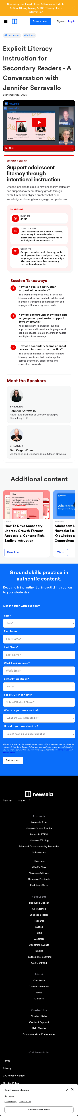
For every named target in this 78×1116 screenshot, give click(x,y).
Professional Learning (39, 957)
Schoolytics (39, 852)
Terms (6, 1061)
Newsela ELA (39, 822)
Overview (39, 861)
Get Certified (39, 963)
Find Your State (39, 885)
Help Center (39, 1028)
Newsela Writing (39, 840)
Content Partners (39, 986)
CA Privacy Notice (14, 1075)
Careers (39, 998)
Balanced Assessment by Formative (39, 846)
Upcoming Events (39, 945)
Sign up (61, 21)
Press (39, 992)
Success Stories (39, 915)
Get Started (39, 909)
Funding (39, 951)
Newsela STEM (39, 834)
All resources (12, 35)
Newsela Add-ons (39, 873)
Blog (39, 933)
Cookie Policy (11, 1083)
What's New (39, 867)
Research (39, 921)
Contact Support (39, 1022)
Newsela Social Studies (39, 828)
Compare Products (39, 879)
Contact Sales (39, 1016)
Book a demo (40, 21)
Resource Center (39, 903)
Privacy (7, 1068)
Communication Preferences (39, 1034)
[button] (39, 718)
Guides (39, 927)
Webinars (29, 35)
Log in (71, 21)
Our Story (39, 980)
